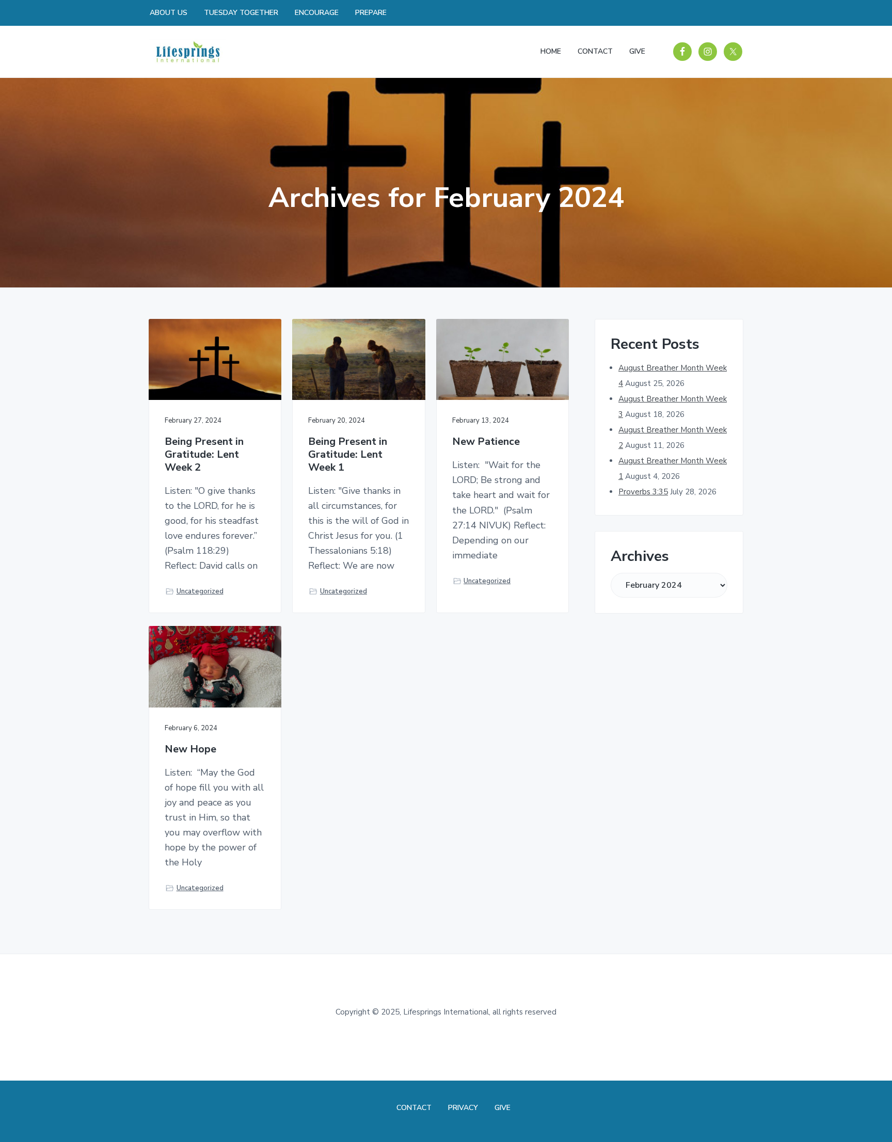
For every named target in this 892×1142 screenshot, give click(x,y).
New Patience (486, 442)
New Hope (190, 749)
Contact (414, 1108)
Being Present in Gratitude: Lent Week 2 (204, 455)
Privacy (463, 1108)
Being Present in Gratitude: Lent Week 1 (347, 455)
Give (503, 1108)
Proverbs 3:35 (643, 492)
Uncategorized (200, 591)
